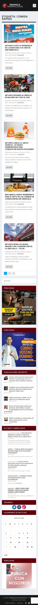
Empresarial (12, 55)
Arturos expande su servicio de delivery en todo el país (18, 96)
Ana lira (10, 488)
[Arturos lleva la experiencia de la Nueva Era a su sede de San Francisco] (19, 33)
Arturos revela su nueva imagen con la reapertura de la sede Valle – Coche (18, 246)
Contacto (20, 603)
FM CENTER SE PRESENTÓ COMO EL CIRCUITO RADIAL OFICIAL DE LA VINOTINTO (20, 435)
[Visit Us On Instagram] (23, 509)
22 (27, 542)
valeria (10, 449)
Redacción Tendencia (19, 53)
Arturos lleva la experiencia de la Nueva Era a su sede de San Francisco (18, 47)
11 (10, 538)
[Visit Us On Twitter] (14, 509)
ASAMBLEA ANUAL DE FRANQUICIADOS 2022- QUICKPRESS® (20, 477)
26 (15, 547)
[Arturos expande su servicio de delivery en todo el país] (19, 83)
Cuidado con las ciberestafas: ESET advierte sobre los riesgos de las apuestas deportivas (21, 389)
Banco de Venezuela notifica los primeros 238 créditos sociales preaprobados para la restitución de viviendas (18, 409)
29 (27, 547)
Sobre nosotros (10, 603)
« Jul (5, 555)
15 (27, 538)
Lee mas (9, 68)
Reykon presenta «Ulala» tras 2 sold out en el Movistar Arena (20, 398)
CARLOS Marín (13, 476)
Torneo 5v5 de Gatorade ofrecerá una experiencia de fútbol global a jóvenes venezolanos (20, 464)
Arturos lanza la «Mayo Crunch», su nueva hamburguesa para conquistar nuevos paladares (19, 146)
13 (19, 538)
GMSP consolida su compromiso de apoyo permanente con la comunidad (21, 420)
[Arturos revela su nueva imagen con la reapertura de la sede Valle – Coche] (19, 232)
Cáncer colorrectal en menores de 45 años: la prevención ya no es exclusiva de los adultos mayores (21, 379)
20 (19, 542)
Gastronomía (13, 154)
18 (10, 542)
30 (32, 547)
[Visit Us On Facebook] (19, 509)
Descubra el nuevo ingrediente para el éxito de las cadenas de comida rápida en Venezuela (19, 197)
